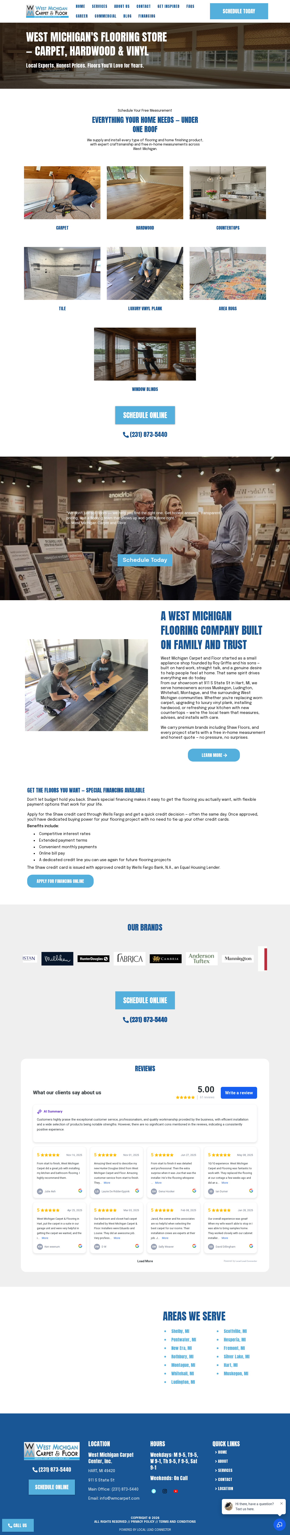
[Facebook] (153, 1491)
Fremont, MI (234, 1348)
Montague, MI (183, 1365)
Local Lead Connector (154, 1529)
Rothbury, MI (182, 1356)
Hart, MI (231, 1365)
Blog (127, 16)
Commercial (106, 16)
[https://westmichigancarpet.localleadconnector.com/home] (52, 1450)
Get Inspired (169, 6)
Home (80, 6)
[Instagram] (164, 1491)
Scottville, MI (235, 1331)
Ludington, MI (183, 1382)
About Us (122, 6)
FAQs (190, 6)
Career (82, 16)
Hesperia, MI (235, 1339)
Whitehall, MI (182, 1373)
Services (99, 6)
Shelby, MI (180, 1331)
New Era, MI (181, 1348)
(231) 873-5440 (148, 434)
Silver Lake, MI (236, 1356)
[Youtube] (175, 1491)
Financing (146, 16)
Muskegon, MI (236, 1373)
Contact (144, 6)
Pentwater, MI (183, 1339)
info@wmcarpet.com (119, 1498)
